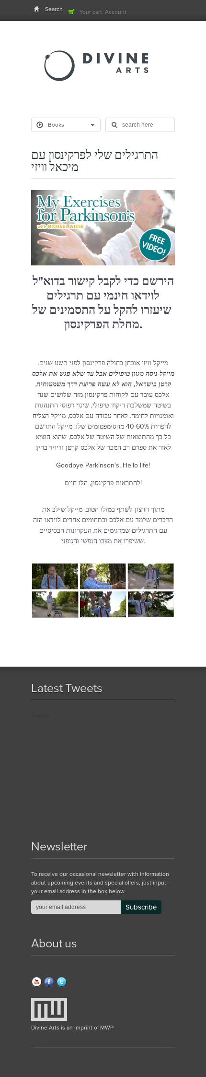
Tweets (40, 715)
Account (115, 12)
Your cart (91, 12)
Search (54, 9)
